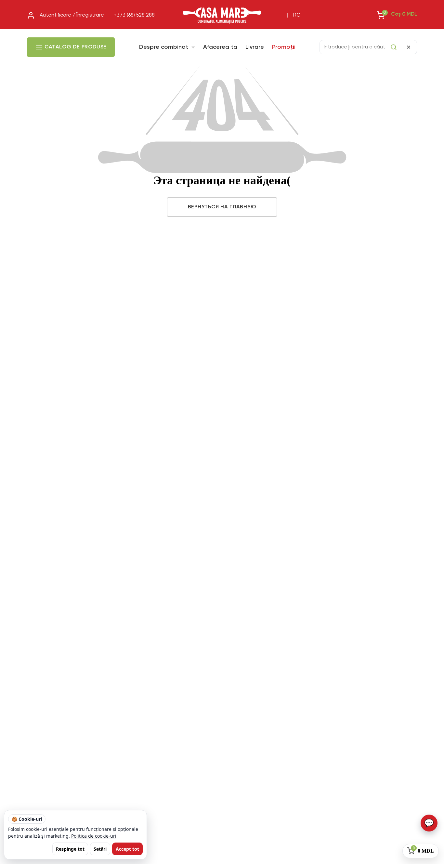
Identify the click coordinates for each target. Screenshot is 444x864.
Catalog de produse (76, 47)
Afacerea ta (220, 47)
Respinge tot (70, 849)
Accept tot (127, 849)
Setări (100, 849)
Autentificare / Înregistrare (72, 15)
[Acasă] (222, 15)
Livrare (254, 47)
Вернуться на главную (222, 207)
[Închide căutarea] (408, 47)
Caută (393, 47)
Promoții (283, 47)
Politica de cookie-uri (93, 836)
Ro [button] (297, 15)
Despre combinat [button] (164, 47)
